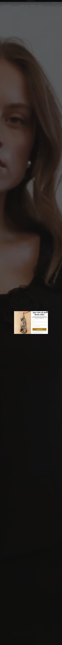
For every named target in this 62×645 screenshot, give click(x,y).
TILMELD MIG (39, 329)
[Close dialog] (47, 312)
